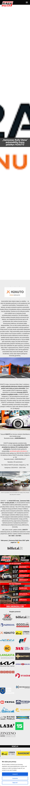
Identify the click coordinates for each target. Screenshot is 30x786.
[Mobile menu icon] (27, 2)
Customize (15, 778)
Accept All (15, 774)
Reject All (15, 782)
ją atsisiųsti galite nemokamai (18, 451)
